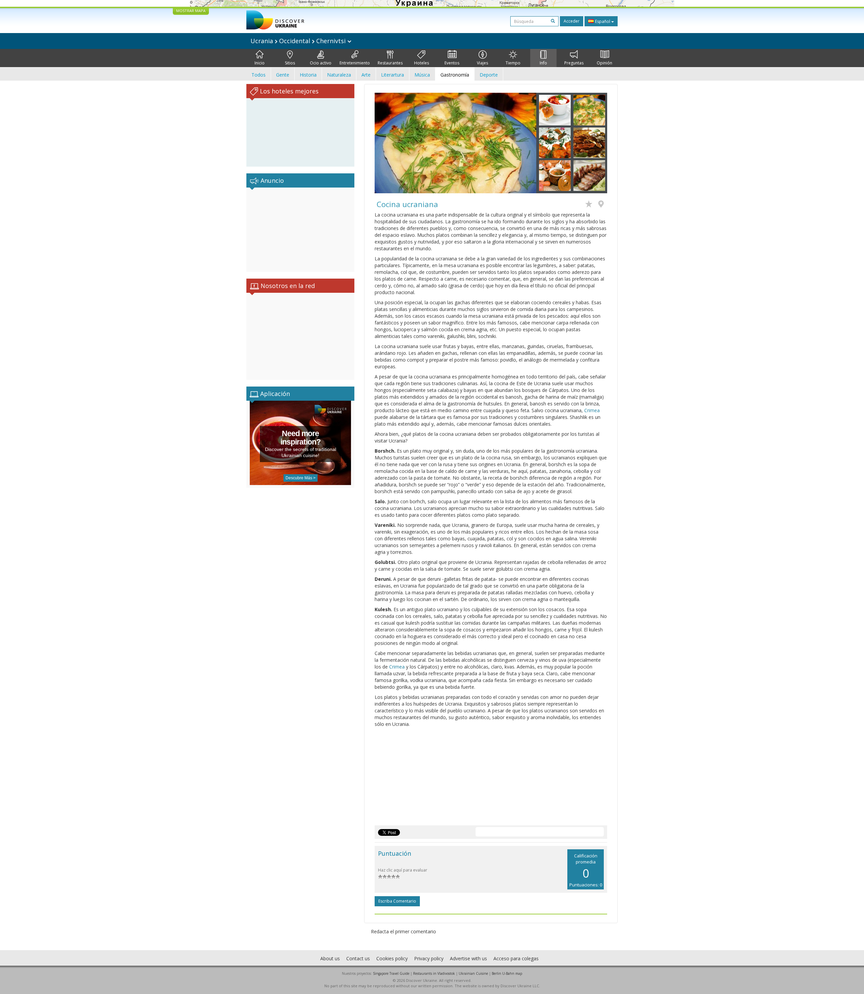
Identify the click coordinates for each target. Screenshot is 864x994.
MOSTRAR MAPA (191, 10)
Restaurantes (390, 63)
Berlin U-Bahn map (507, 973)
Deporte (489, 75)
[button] (387, 143)
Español (602, 21)
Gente (282, 75)
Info (543, 63)
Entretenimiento (355, 63)
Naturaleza (339, 75)
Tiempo (513, 63)
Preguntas (574, 63)
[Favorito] (590, 205)
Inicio (259, 63)
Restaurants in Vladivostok (434, 973)
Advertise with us (468, 958)
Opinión (604, 63)
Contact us (358, 958)
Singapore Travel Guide (391, 973)
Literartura (392, 75)
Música (422, 75)
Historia (308, 75)
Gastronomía (454, 75)
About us (330, 958)
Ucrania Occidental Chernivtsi (298, 41)
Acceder (571, 21)
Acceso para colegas (516, 958)
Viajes (482, 63)
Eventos (451, 63)
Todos (258, 75)
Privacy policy (428, 958)
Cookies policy (392, 958)
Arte (366, 75)
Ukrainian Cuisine (473, 973)
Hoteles (421, 63)
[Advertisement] (300, 230)
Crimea (592, 410)
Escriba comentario (397, 901)
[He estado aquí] (602, 205)
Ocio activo (320, 63)
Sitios (290, 63)
